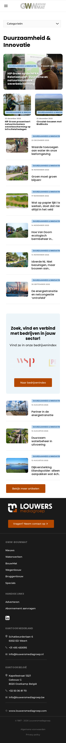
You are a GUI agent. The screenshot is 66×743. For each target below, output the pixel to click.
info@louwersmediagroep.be (27, 697)
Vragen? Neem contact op (29, 523)
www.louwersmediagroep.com (28, 710)
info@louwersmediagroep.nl (26, 654)
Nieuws (9, 550)
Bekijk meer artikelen (25, 488)
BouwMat (11, 563)
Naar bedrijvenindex (33, 382)
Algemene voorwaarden (33, 729)
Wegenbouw (13, 569)
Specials (10, 583)
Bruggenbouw (14, 576)
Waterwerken (13, 556)
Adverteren (12, 601)
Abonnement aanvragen (20, 608)
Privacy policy (33, 734)
